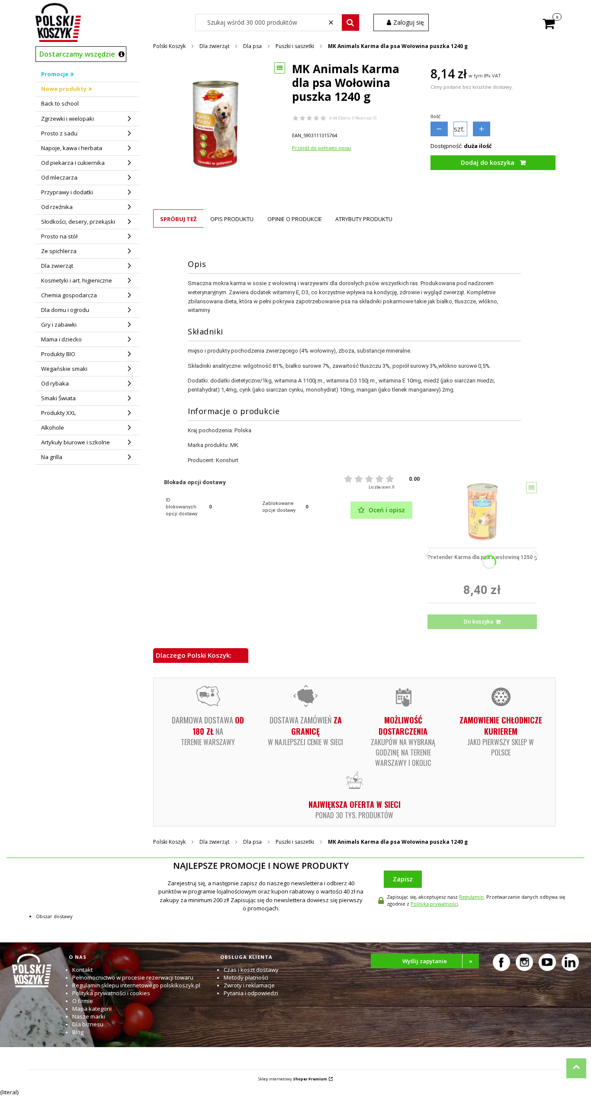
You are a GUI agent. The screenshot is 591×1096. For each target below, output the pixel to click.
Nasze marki (88, 1016)
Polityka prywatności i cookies (111, 993)
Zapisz (403, 879)
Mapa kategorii (92, 1008)
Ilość (435, 116)
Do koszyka (478, 621)
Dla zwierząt (214, 46)
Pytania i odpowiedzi (251, 993)
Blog (78, 1032)
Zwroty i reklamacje (249, 985)
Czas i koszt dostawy (251, 970)
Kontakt (82, 970)
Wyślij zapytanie (437, 961)
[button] (350, 22)
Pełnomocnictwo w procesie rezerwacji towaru (132, 977)
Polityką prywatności (434, 903)
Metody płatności (246, 977)
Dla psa (252, 46)
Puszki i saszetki (295, 46)
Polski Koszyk (169, 46)
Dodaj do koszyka (487, 162)
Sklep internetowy (292, 1079)
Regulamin (471, 897)
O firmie (82, 1001)
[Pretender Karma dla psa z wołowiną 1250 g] (482, 512)
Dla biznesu (87, 1024)
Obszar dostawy (54, 916)
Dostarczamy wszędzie (77, 54)
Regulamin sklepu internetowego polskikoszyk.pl (136, 985)
